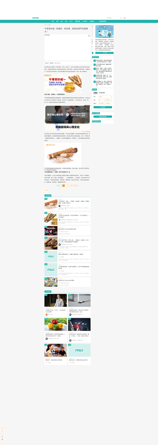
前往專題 (103, 52)
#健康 (46, 190)
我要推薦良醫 (102, 116)
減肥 (57, 21)
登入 (125, 17)
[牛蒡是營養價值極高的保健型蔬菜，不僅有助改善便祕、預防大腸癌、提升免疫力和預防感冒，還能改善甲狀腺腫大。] (67, 155)
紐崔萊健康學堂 (102, 21)
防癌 (53, 21)
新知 (66, 21)
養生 (62, 21)
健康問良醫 (77, 21)
